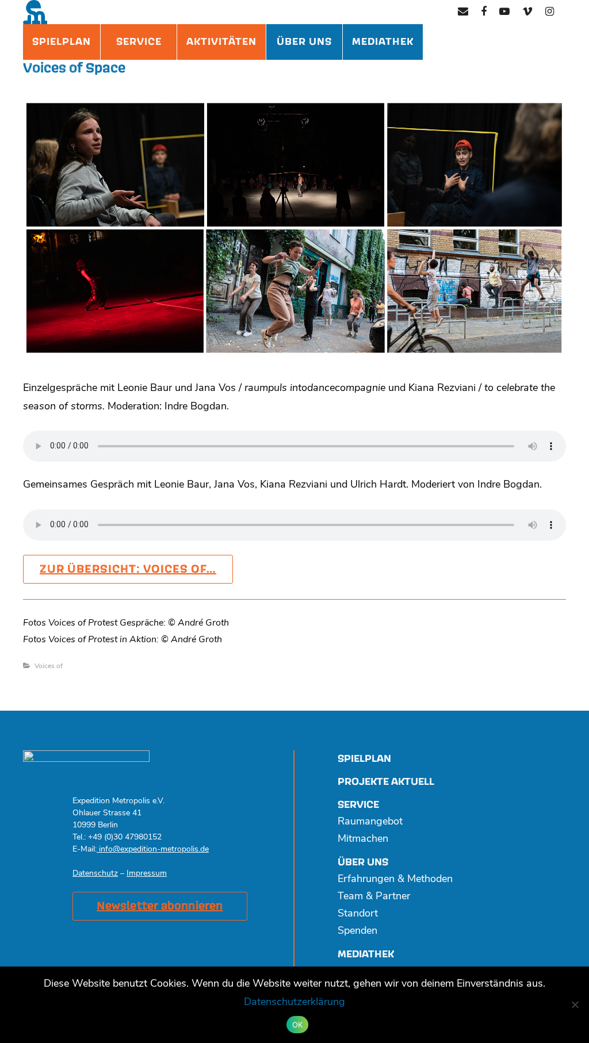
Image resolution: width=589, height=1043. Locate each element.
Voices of (49, 666)
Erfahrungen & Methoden (395, 880)
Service (139, 41)
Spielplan (61, 41)
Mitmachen (363, 839)
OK (297, 1024)
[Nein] (574, 1004)
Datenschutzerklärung (294, 1003)
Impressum (147, 873)
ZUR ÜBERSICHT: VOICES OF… (128, 569)
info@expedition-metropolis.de (153, 849)
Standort (358, 914)
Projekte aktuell (386, 781)
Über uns (363, 862)
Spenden (357, 931)
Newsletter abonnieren (160, 906)
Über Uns (304, 41)
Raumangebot (370, 822)
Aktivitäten (221, 41)
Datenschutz (95, 873)
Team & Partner (374, 897)
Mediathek (383, 41)
